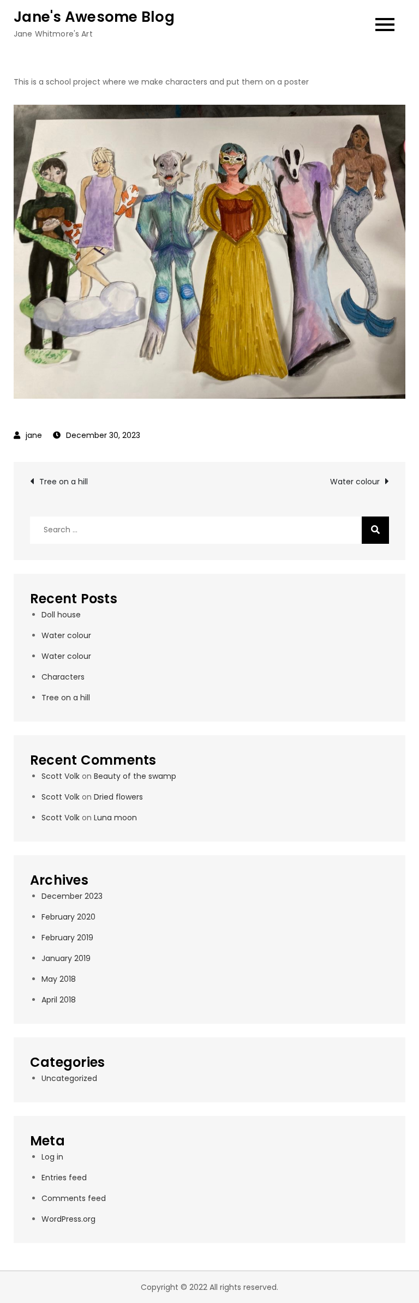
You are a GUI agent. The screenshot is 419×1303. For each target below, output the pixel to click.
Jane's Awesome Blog (94, 17)
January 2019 (66, 958)
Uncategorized (69, 1078)
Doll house (61, 614)
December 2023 (72, 896)
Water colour (355, 481)
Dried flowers (118, 796)
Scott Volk (60, 776)
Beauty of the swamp (135, 776)
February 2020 (68, 916)
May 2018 (58, 979)
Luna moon (115, 817)
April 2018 (58, 999)
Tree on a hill (63, 481)
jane (34, 435)
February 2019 (67, 937)
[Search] (375, 530)
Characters (63, 676)
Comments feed (73, 1198)
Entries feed (64, 1177)
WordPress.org (68, 1219)
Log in (52, 1156)
